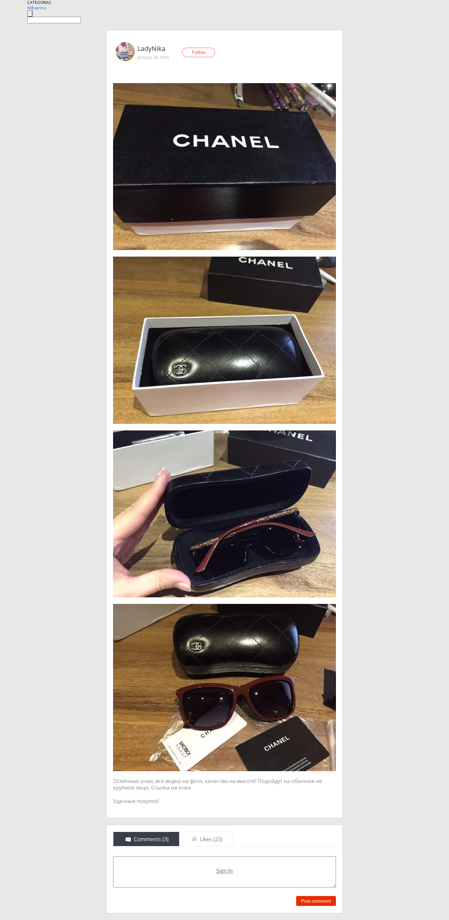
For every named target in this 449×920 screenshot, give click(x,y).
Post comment (316, 901)
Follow (198, 52)
